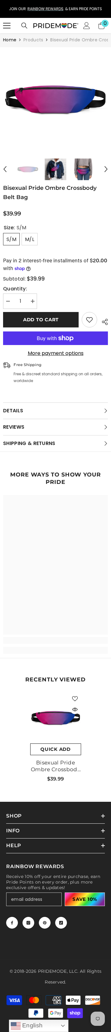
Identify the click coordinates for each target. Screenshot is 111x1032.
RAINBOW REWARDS (22, 8)
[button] (5, 169)
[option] (55, 99)
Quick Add (55, 749)
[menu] (6, 25)
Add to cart (41, 319)
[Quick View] (75, 709)
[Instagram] (28, 923)
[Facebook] (12, 923)
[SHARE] (102, 320)
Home (9, 40)
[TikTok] (61, 923)
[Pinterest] (45, 923)
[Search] (24, 25)
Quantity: (15, 288)
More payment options (56, 353)
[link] (55, 640)
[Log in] (86, 25)
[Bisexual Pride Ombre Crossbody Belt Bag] (55, 718)
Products (33, 40)
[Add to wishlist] (89, 319)
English (32, 1025)
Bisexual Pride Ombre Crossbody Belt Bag (55, 766)
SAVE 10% (84, 899)
